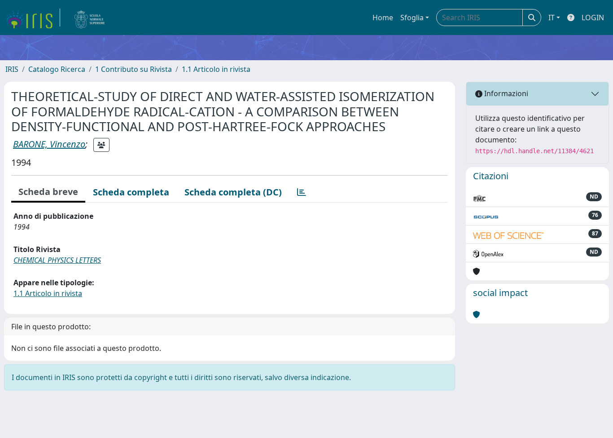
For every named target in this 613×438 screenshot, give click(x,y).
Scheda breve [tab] (48, 192)
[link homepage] (32, 18)
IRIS (11, 69)
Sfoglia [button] (412, 17)
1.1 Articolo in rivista (216, 69)
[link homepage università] (89, 18)
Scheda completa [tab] (131, 192)
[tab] (301, 192)
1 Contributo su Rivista (133, 69)
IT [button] (551, 17)
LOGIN (593, 17)
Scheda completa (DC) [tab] (233, 192)
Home (382, 17)
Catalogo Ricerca (56, 69)
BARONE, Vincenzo (49, 144)
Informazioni (505, 93)
